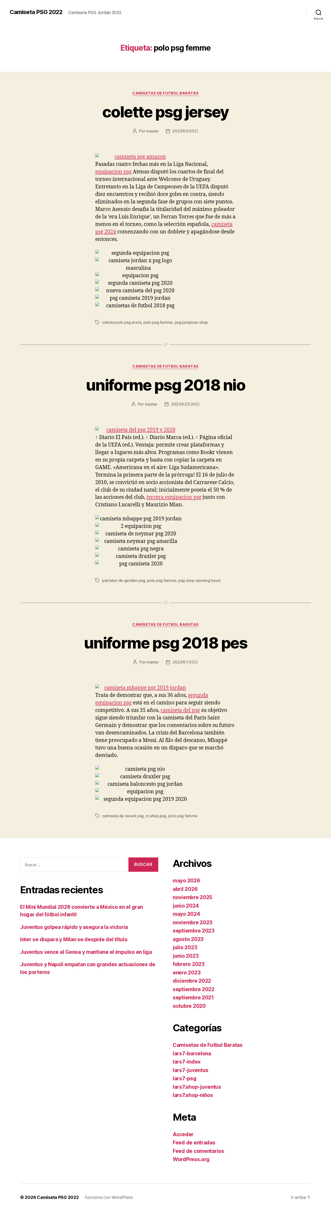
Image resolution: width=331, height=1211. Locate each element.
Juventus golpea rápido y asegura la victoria (74, 927)
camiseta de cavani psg (123, 815)
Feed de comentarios (198, 1151)
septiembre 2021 (193, 998)
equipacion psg (113, 172)
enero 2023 (186, 973)
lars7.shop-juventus (197, 1087)
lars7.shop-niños (193, 1095)
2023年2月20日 (185, 404)
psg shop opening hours (199, 580)
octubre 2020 (189, 1006)
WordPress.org (191, 1159)
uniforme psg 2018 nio (165, 385)
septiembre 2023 (193, 931)
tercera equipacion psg (174, 497)
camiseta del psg (180, 710)
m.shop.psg (156, 815)
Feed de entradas (194, 1143)
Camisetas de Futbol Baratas (165, 93)
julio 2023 (185, 947)
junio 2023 (185, 956)
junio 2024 (186, 906)
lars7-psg (185, 1078)
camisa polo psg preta (121, 322)
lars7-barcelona (192, 1053)
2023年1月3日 (185, 662)
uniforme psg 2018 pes (165, 642)
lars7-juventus (190, 1070)
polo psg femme (158, 322)
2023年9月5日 (185, 131)
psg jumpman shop (191, 322)
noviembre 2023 (192, 922)
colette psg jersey (165, 111)
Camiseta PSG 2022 (36, 12)
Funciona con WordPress (109, 1197)
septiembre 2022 (193, 989)
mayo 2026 (186, 881)
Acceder (183, 1134)
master (152, 131)
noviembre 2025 (192, 897)
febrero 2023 (189, 964)
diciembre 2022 (192, 981)
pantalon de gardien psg (123, 580)
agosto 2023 (188, 939)
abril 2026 (185, 889)
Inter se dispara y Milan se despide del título (73, 939)
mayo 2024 (186, 914)
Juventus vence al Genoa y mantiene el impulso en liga (86, 952)
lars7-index (187, 1062)
